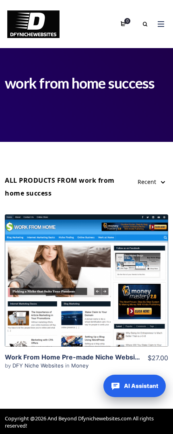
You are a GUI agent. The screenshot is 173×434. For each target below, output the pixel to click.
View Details (86, 268)
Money (80, 365)
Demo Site (86, 293)
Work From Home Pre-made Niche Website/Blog (81, 357)
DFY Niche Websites (38, 365)
